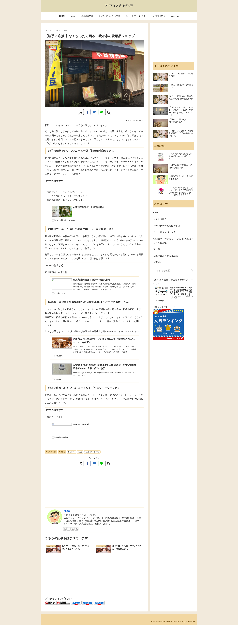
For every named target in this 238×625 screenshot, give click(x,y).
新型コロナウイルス (93, 452)
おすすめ (72, 452)
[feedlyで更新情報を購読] (72, 529)
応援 (80, 452)
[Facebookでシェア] (87, 112)
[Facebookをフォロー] (69, 529)
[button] (108, 112)
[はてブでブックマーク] (94, 112)
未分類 (63, 452)
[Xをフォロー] (65, 529)
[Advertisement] (94, 488)
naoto (67, 510)
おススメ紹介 (52, 452)
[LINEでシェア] (101, 112)
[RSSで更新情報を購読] (76, 529)
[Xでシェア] (81, 112)
